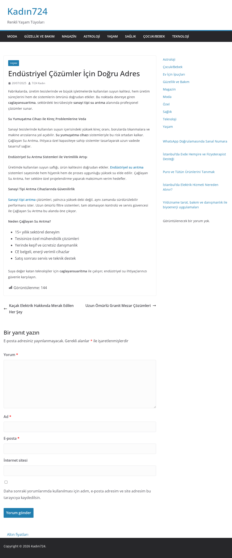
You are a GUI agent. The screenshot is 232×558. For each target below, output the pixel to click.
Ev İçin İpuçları (174, 74)
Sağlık (130, 36)
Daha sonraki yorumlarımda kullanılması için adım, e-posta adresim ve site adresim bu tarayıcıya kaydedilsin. (77, 494)
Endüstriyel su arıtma (126, 167)
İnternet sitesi (15, 460)
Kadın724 (27, 11)
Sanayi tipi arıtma (22, 199)
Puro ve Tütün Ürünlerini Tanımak (189, 172)
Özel (166, 104)
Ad (7, 416)
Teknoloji (180, 36)
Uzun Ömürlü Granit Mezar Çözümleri (118, 305)
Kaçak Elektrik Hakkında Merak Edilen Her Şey (41, 309)
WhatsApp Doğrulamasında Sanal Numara (195, 141)
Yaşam (112, 36)
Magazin (69, 36)
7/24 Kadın (38, 83)
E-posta (11, 438)
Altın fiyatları (17, 534)
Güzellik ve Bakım (39, 36)
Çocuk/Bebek (154, 36)
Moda (12, 36)
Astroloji (92, 36)
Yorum (11, 354)
